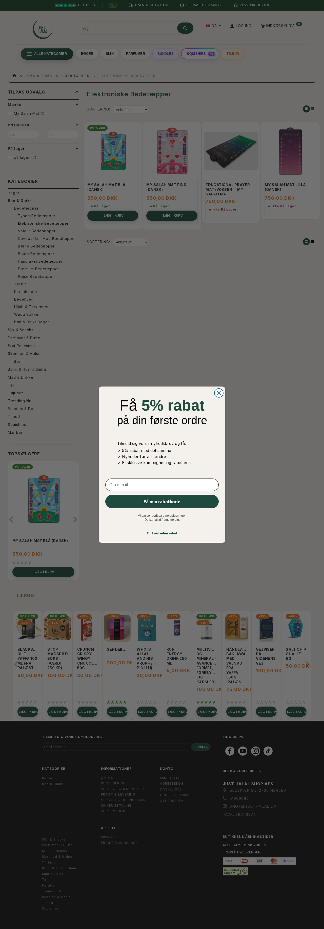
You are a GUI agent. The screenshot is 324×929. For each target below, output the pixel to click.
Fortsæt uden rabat (162, 533)
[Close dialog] (218, 393)
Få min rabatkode (162, 501)
